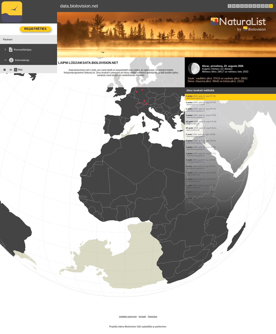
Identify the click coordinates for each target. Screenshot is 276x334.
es (246, 6)
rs (267, 6)
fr (229, 6)
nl (250, 6)
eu (254, 6)
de (234, 6)
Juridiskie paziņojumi (128, 316)
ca (258, 6)
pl (262, 6)
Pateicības (152, 316)
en (242, 6)
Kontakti (142, 316)
